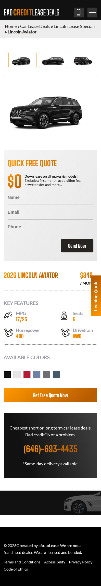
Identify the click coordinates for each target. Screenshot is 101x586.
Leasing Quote (95, 295)
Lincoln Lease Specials (75, 26)
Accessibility (54, 562)
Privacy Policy (80, 562)
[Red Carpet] (27, 374)
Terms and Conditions (22, 562)
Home (11, 26)
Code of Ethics (16, 569)
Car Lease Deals (35, 26)
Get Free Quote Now (50, 395)
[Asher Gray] (46, 374)
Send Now (77, 246)
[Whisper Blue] (36, 374)
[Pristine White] (17, 374)
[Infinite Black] (7, 374)
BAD (31, 12)
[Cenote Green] (56, 374)
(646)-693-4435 (79, 12)
